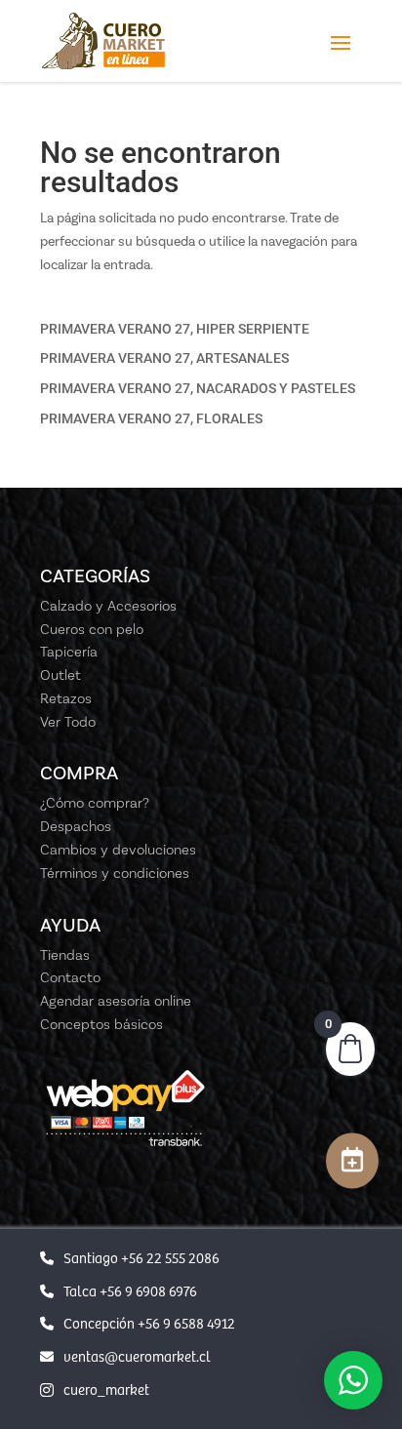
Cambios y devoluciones (118, 849)
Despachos (75, 826)
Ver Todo (68, 722)
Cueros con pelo (91, 629)
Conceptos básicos (101, 1024)
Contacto (70, 977)
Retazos (66, 698)
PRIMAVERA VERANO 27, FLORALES (151, 418)
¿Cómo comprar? (94, 803)
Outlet (60, 675)
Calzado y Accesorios (108, 606)
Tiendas (65, 955)
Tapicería (69, 651)
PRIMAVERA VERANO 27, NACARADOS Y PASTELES (197, 388)
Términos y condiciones (114, 873)
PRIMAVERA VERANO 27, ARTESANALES (164, 358)
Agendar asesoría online (115, 1001)
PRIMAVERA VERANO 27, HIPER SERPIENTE (174, 329)
